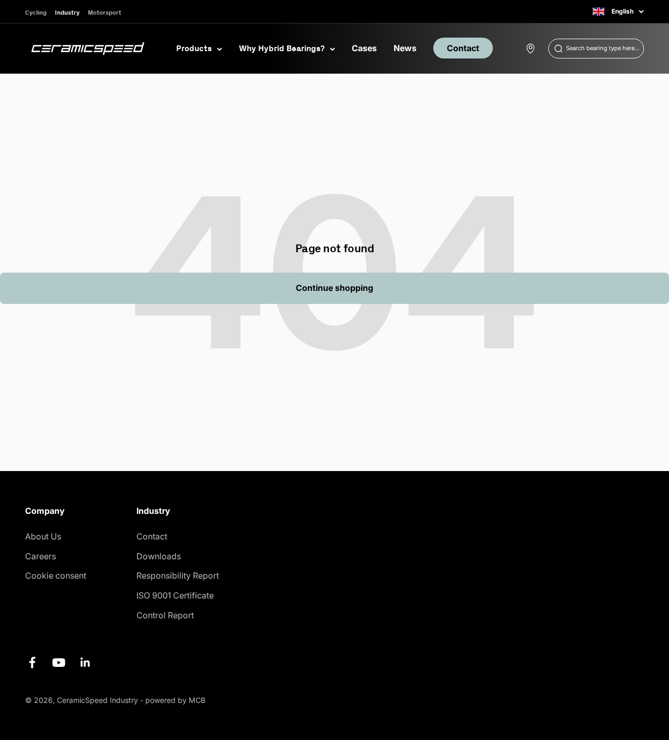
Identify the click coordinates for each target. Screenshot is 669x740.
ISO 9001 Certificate (175, 595)
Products (194, 48)
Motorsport (104, 12)
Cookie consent (55, 575)
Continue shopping (334, 288)
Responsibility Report (177, 575)
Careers (40, 556)
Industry (67, 12)
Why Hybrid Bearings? (282, 48)
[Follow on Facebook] (32, 662)
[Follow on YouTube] (59, 662)
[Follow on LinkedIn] (85, 662)
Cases (364, 48)
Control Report (165, 615)
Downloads (158, 556)
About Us (43, 536)
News (405, 48)
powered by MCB (175, 700)
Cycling (36, 12)
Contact (463, 48)
